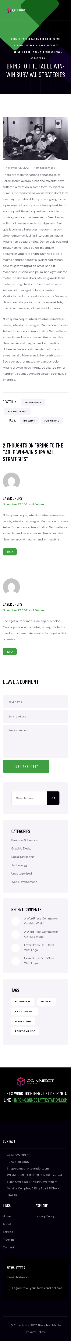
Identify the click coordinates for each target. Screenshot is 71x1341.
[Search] (53, 798)
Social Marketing (22, 857)
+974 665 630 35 (18, 1155)
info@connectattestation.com (40, 1100)
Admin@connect (44, 167)
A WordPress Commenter (41, 932)
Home (7, 1216)
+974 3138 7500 (18, 1162)
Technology (19, 865)
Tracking (9, 1240)
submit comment (26, 766)
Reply (10, 552)
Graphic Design (21, 848)
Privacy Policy (45, 1216)
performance (51, 420)
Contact (8, 1247)
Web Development (17, 411)
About (7, 1224)
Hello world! (36, 923)
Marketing (29, 420)
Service (8, 1232)
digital (46, 1001)
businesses (23, 1001)
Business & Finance (24, 840)
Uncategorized (33, 402)
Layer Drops (12, 498)
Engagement (24, 1011)
